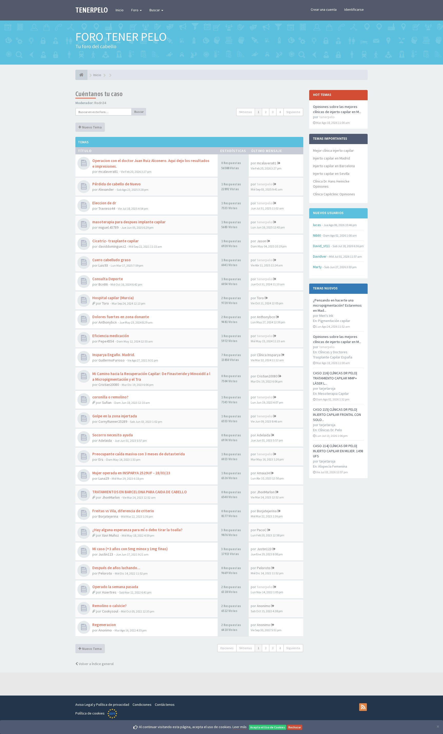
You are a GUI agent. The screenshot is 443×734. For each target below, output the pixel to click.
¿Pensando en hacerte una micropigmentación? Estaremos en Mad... (337, 305)
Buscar (155, 10)
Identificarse (354, 9)
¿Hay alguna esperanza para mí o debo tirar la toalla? (137, 529)
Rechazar (294, 727)
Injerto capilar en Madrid (331, 158)
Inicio (120, 10)
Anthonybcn (107, 322)
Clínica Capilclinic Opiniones (334, 194)
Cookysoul (110, 611)
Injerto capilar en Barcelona (334, 166)
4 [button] (280, 112)
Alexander (106, 189)
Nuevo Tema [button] (91, 127)
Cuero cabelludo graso (111, 259)
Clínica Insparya (268, 355)
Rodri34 (100, 102)
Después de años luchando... (116, 567)
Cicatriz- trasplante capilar (115, 240)
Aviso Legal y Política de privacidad (102, 704)
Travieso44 (106, 208)
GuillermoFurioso (111, 360)
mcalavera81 (108, 171)
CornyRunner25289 (112, 421)
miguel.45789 (108, 227)
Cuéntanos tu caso (99, 94)
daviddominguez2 (112, 246)
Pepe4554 (106, 341)
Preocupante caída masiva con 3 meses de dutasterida (138, 453)
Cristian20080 (108, 384)
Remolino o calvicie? (109, 605)
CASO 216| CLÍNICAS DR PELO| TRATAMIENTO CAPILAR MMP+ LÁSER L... (335, 378)
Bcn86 (103, 284)
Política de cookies (90, 713)
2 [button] (265, 112)
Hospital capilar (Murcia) (113, 297)
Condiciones (142, 704)
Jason (261, 241)
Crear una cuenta (324, 9)
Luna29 (103, 478)
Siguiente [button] (293, 112)
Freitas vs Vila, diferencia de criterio (123, 510)
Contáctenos (165, 704)
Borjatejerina (108, 516)
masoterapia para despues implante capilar (129, 221)
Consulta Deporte (107, 278)
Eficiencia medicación (110, 335)
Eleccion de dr (104, 202)
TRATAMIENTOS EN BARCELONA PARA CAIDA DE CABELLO (139, 491)
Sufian (107, 402)
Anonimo (263, 606)
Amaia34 (263, 473)
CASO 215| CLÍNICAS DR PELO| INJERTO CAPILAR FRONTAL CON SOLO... (337, 414)
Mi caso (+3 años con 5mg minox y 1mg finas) (130, 548)
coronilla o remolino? (110, 397)
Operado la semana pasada (115, 586)
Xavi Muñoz (110, 535)
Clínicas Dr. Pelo (330, 430)
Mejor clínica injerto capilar (333, 150)
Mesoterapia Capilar (333, 393)
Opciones (227, 648)
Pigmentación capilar (334, 320)
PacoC (261, 530)
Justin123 (105, 554)
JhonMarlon (111, 497)
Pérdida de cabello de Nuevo (116, 184)
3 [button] (273, 112)
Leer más (240, 727)
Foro (135, 10)
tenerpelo (264, 184)
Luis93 (103, 265)
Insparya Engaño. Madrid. (113, 354)
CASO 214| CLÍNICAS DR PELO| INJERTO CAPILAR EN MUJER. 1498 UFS (338, 451)
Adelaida (105, 440)
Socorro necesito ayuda (112, 435)
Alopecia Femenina (332, 466)
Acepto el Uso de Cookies (267, 727)
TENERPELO (91, 10)
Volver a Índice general (96, 663)
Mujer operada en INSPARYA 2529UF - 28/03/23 (131, 472)
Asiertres (109, 592)
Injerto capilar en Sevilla (331, 173)
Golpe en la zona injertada (114, 416)
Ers (100, 459)
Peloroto (105, 573)
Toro (105, 303)
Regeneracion (104, 624)
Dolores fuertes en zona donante (120, 316)
